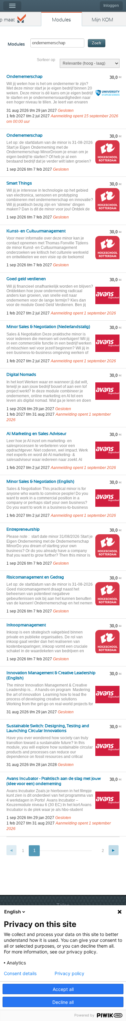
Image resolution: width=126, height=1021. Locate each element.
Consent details (20, 973)
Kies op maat (7, 19)
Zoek (96, 43)
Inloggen (111, 5)
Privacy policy (69, 973)
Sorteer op (46, 60)
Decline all (63, 1002)
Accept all (63, 989)
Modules (61, 19)
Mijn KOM (102, 19)
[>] (114, 850)
